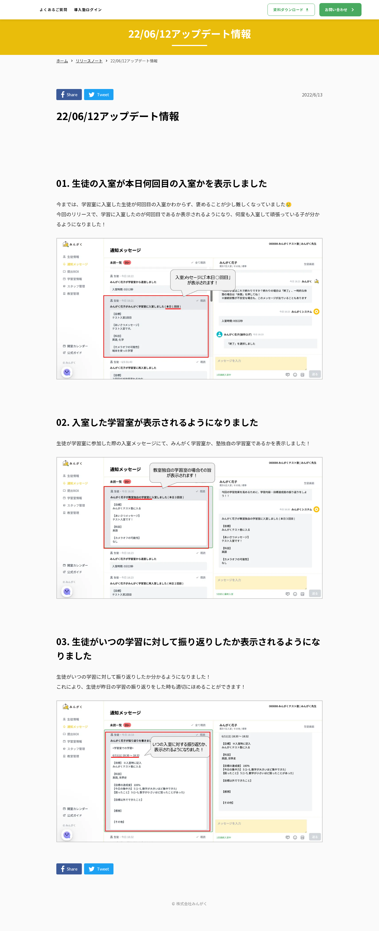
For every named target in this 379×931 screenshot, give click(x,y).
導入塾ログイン (88, 9)
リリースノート (89, 60)
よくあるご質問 (53, 9)
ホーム (62, 60)
